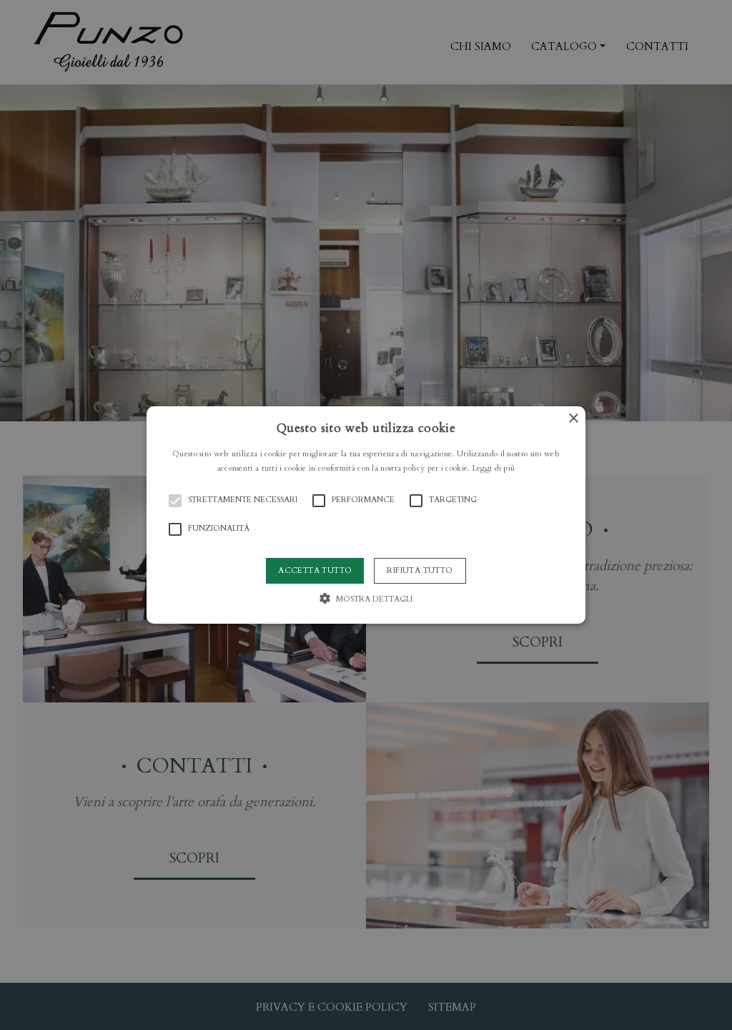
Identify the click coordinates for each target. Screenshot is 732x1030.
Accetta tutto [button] (315, 570)
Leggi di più (494, 468)
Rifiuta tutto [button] (419, 570)
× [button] (573, 418)
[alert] (366, 515)
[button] (366, 515)
